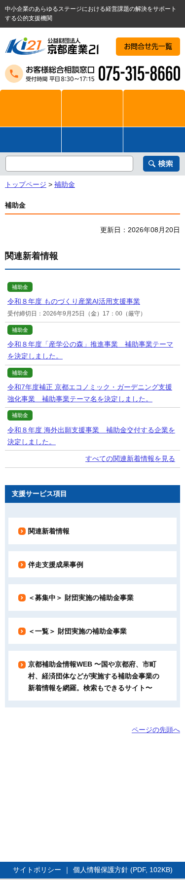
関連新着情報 (49, 531)
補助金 (64, 184)
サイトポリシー (37, 870)
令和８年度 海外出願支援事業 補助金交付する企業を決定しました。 (91, 436)
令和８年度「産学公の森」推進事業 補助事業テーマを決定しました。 (90, 350)
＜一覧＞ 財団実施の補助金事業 (77, 631)
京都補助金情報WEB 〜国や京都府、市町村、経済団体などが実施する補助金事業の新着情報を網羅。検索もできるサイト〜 (93, 675)
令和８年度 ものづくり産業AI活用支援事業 (73, 301)
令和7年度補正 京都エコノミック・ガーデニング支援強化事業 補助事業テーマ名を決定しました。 (89, 393)
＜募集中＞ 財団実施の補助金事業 (81, 597)
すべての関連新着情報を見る (130, 458)
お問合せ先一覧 (148, 46)
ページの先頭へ (156, 730)
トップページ (25, 184)
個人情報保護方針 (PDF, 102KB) (123, 870)
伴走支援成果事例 (55, 564)
